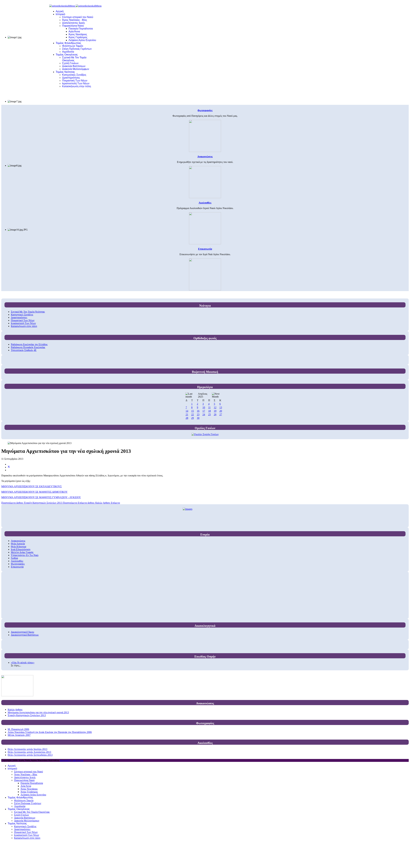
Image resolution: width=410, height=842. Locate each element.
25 (209, 414)
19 (215, 411)
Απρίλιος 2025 (202, 395)
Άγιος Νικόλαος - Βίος (74, 20)
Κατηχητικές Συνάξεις (74, 74)
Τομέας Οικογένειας (67, 54)
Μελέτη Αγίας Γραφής (22, 552)
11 (209, 407)
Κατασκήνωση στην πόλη (76, 86)
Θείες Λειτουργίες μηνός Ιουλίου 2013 (27, 749)
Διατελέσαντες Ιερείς (73, 22)
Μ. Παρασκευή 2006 (18, 729)
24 (203, 414)
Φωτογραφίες (18, 563)
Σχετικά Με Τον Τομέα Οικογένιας (74, 59)
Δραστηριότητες (71, 77)
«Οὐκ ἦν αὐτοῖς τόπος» (22, 662)
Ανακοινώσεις (18, 540)
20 (220, 411)
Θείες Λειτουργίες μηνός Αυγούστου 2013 (29, 752)
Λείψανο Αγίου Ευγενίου (82, 40)
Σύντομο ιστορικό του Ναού (77, 17)
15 (192, 411)
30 (198, 418)
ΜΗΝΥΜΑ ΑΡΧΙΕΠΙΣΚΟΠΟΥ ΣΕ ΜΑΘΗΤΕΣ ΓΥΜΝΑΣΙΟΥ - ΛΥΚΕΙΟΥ (41, 497)
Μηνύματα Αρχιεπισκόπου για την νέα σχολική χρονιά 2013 (38, 712)
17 (203, 411)
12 (215, 407)
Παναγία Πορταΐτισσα (81, 28)
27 (220, 414)
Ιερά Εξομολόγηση (20, 549)
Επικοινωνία (17, 566)
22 (192, 414)
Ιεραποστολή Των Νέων (75, 83)
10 (203, 407)
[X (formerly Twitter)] (9, 467)
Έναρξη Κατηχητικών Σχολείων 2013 (27, 715)
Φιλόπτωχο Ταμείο (72, 46)
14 (187, 411)
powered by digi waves (71, 760)
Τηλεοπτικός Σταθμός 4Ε (24, 350)
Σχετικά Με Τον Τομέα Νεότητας (28, 311)
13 (220, 407)
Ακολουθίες (17, 561)
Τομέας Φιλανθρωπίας (68, 43)
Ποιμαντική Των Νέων (74, 80)
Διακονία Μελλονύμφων (75, 69)
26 (215, 414)
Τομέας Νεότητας (65, 72)
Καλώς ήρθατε (15, 709)
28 (187, 418)
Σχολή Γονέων (70, 63)
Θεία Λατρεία (18, 543)
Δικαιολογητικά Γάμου (22, 632)
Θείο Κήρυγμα (18, 546)
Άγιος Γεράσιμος (78, 37)
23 (198, 414)
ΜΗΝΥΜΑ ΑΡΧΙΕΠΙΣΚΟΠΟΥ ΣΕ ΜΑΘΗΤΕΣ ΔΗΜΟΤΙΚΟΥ (34, 491)
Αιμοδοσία (68, 51)
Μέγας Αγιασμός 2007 (19, 735)
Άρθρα (14, 558)
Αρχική (60, 11)
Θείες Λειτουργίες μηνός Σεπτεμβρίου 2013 (30, 755)
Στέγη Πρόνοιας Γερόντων (77, 48)
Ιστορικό (60, 14)
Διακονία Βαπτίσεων (73, 66)
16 (198, 411)
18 (209, 411)
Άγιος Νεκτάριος (78, 34)
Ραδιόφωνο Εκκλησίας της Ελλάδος (29, 344)
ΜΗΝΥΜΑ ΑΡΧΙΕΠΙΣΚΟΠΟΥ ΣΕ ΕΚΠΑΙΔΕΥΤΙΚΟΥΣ (31, 486)
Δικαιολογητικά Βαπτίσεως (25, 634)
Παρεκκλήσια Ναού (73, 25)
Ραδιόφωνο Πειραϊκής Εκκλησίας (28, 347)
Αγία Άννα (74, 31)
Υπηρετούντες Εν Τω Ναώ (24, 555)
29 (192, 418)
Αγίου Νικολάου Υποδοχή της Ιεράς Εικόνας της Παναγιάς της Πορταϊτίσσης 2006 (50, 732)
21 (187, 414)
